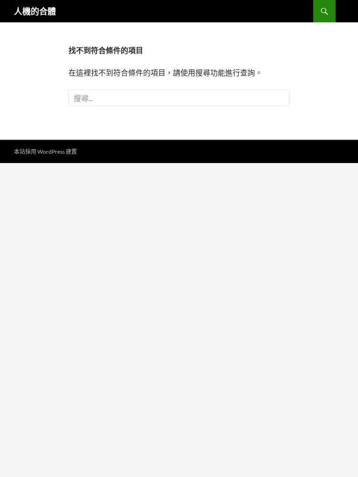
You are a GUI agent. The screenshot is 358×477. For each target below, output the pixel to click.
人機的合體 (35, 11)
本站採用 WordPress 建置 (45, 151)
